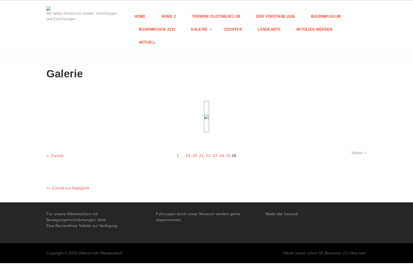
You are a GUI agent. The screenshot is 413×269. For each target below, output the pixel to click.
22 (208, 155)
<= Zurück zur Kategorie (67, 188)
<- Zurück (54, 155)
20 (194, 155)
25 (228, 155)
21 (201, 155)
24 (221, 155)
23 (215, 155)
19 (188, 155)
